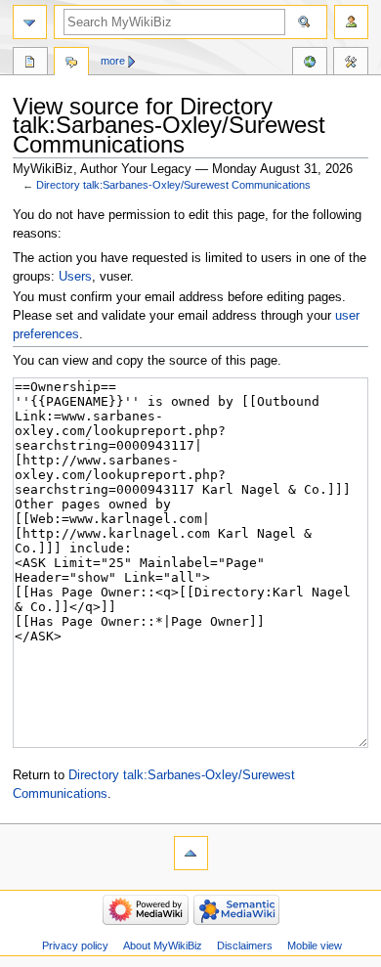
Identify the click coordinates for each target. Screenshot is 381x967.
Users (75, 277)
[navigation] (30, 22)
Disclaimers (245, 945)
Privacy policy (75, 945)
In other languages (309, 63)
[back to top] (191, 853)
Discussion (71, 63)
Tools (350, 63)
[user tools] (351, 22)
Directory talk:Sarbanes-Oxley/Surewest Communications (173, 185)
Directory (30, 63)
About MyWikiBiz (162, 945)
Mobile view (314, 945)
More (113, 60)
